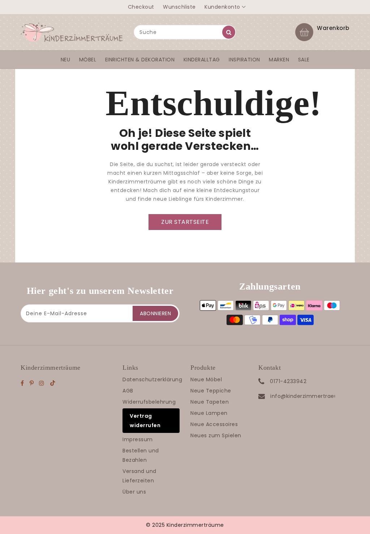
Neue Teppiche (210, 390)
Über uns (134, 491)
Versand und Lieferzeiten (139, 476)
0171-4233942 (288, 381)
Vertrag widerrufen (145, 420)
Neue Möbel (206, 379)
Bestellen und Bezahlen (140, 455)
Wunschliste (179, 6)
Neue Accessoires (214, 424)
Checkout (141, 6)
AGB (127, 390)
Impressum (137, 439)
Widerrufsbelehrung (149, 401)
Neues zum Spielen (215, 435)
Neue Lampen (209, 413)
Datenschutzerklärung (152, 379)
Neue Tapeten (209, 401)
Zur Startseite (185, 222)
